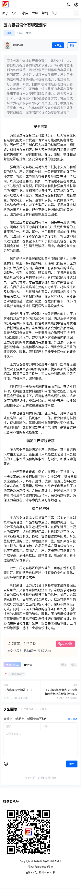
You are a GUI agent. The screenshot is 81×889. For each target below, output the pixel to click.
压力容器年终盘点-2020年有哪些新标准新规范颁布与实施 (60, 693)
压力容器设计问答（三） (19, 689)
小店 (25, 13)
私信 (72, 45)
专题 (35, 13)
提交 (71, 764)
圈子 (5, 13)
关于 (55, 13)
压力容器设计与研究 (50, 861)
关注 (59, 45)
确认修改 (72, 719)
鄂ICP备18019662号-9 (40, 866)
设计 (9, 33)
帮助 (45, 13)
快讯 (15, 13)
